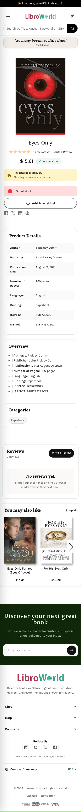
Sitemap (31, 795)
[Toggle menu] (8, 16)
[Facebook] (6, 213)
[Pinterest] (27, 213)
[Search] (72, 28)
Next (71, 546)
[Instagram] (26, 747)
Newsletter (48, 795)
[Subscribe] (71, 650)
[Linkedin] (20, 213)
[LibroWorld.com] (40, 678)
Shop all (71, 510)
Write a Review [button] (63, 151)
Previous (5, 546)
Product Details (25, 236)
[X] (13, 213)
